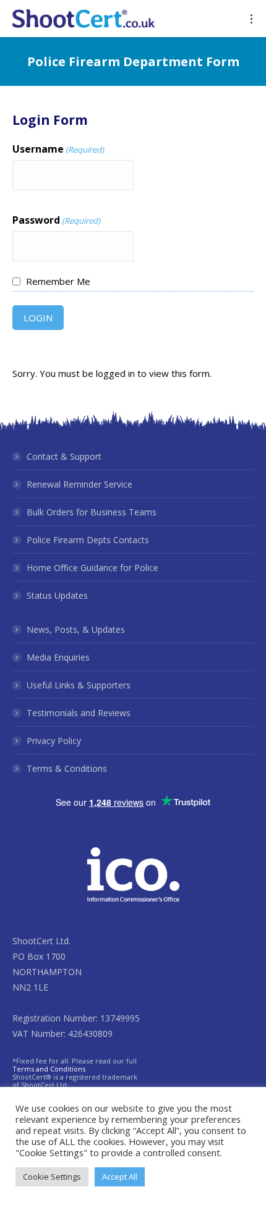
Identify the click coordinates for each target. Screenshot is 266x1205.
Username (58, 149)
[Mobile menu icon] (251, 19)
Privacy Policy (54, 740)
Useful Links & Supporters (79, 685)
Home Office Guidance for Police (92, 567)
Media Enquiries (58, 657)
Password (56, 220)
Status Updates (57, 595)
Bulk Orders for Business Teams (92, 512)
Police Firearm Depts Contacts (88, 540)
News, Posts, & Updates (76, 629)
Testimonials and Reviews (79, 713)
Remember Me (58, 281)
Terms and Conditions (48, 1068)
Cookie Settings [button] (52, 1176)
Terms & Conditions (67, 768)
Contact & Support (64, 456)
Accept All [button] (119, 1176)
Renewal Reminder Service (79, 484)
